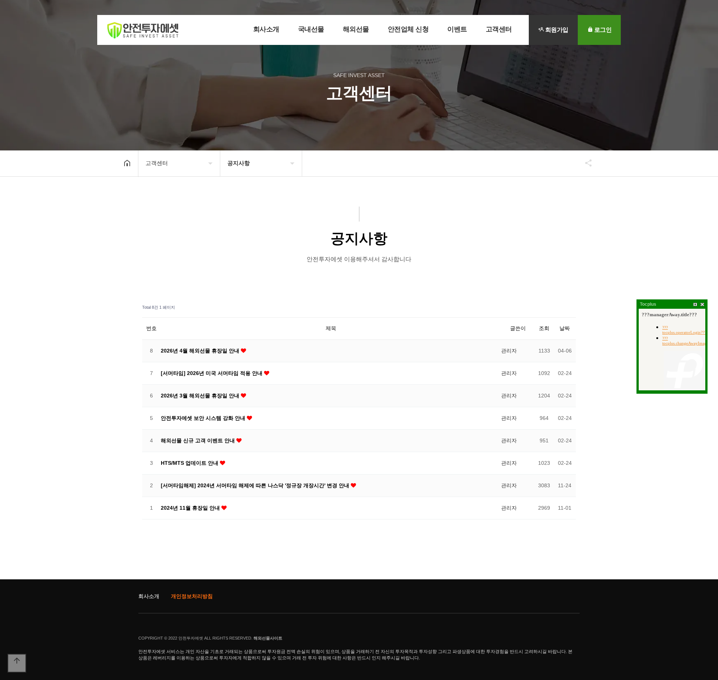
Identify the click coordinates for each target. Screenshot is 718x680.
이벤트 (457, 29)
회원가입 (556, 30)
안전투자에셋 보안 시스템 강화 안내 (204, 418)
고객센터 (499, 29)
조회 (544, 328)
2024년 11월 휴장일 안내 (191, 508)
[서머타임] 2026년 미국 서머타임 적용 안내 (212, 373)
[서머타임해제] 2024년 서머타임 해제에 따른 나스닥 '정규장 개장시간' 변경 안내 (256, 485)
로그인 (602, 30)
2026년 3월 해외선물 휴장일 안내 (201, 396)
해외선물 (356, 29)
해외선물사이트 (268, 638)
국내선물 (311, 29)
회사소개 (266, 29)
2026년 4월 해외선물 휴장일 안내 (201, 351)
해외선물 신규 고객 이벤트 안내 (198, 440)
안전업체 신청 (408, 29)
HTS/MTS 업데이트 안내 (190, 463)
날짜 (564, 328)
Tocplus (648, 304)
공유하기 (585, 162)
